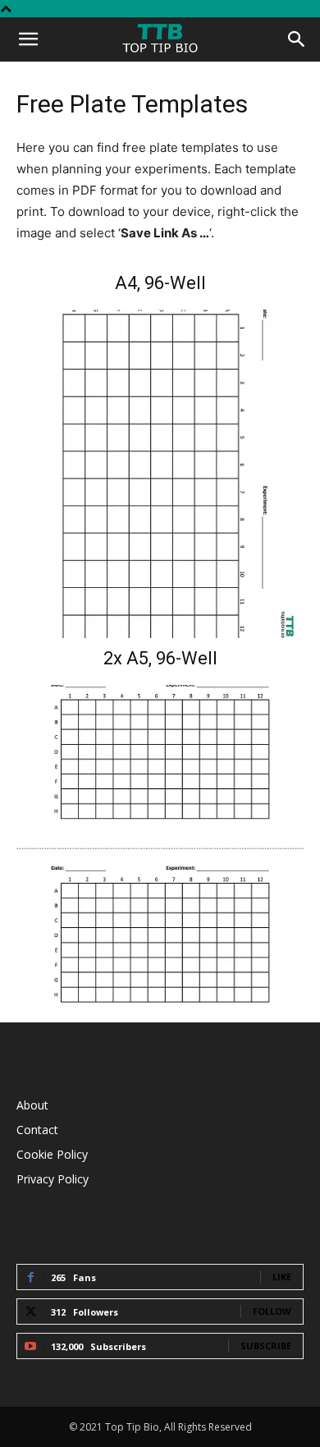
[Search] (297, 39)
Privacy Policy (52, 1179)
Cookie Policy (52, 1154)
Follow (272, 1311)
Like (281, 1276)
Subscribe (265, 1345)
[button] (28, 39)
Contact (37, 1129)
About (32, 1105)
